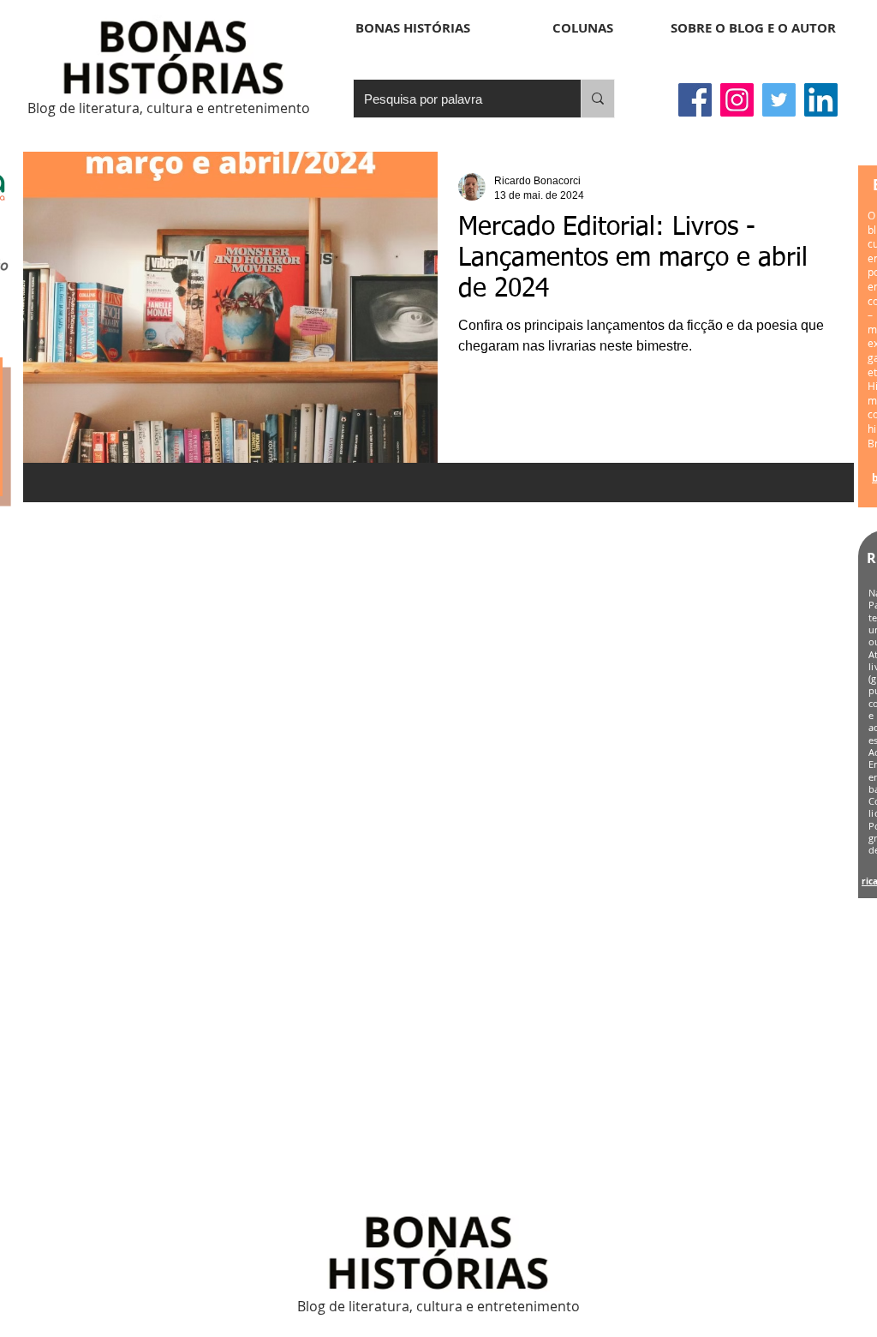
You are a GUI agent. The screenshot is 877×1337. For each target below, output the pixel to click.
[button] (583, 28)
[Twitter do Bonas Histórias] (779, 100)
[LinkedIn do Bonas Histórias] (821, 100)
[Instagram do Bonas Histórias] (737, 100)
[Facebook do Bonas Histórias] (695, 100)
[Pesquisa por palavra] (597, 98)
